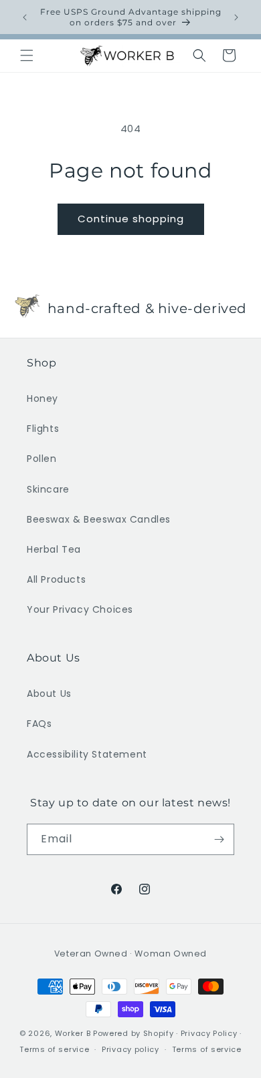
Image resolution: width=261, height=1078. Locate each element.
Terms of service (54, 1049)
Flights (43, 428)
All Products (56, 579)
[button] (26, 55)
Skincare (48, 489)
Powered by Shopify (133, 1033)
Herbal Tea (54, 549)
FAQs (39, 723)
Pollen (42, 458)
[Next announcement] (236, 17)
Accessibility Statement (87, 754)
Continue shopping (131, 219)
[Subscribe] (219, 839)
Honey (42, 398)
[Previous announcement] (24, 17)
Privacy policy (130, 1049)
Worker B (73, 1033)
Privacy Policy (209, 1033)
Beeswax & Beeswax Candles (99, 519)
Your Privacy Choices (80, 609)
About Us (49, 693)
